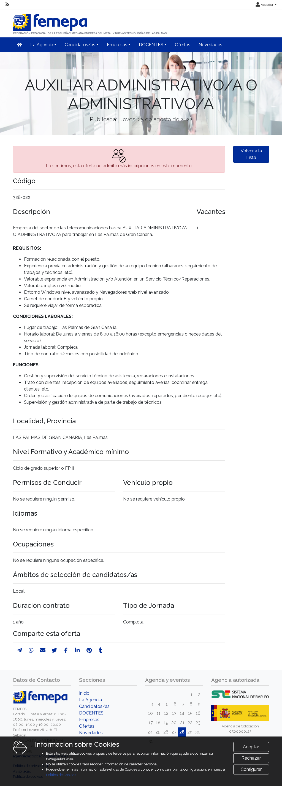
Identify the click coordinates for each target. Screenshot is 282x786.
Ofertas (182, 44)
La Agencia (90, 699)
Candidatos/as (94, 706)
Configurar (251, 769)
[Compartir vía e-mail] (42, 650)
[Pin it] (89, 650)
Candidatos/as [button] (80, 44)
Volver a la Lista (251, 154)
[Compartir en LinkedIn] (77, 650)
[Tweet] (54, 650)
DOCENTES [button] (151, 44)
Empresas (89, 719)
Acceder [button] (267, 5)
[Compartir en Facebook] (66, 650)
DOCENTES (91, 713)
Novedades (210, 44)
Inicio (84, 693)
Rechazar (251, 758)
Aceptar (251, 746)
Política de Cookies (61, 775)
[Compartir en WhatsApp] (31, 650)
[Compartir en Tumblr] (100, 650)
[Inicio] (90, 21)
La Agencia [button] (41, 44)
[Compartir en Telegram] (19, 650)
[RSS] (7, 5)
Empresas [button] (117, 44)
